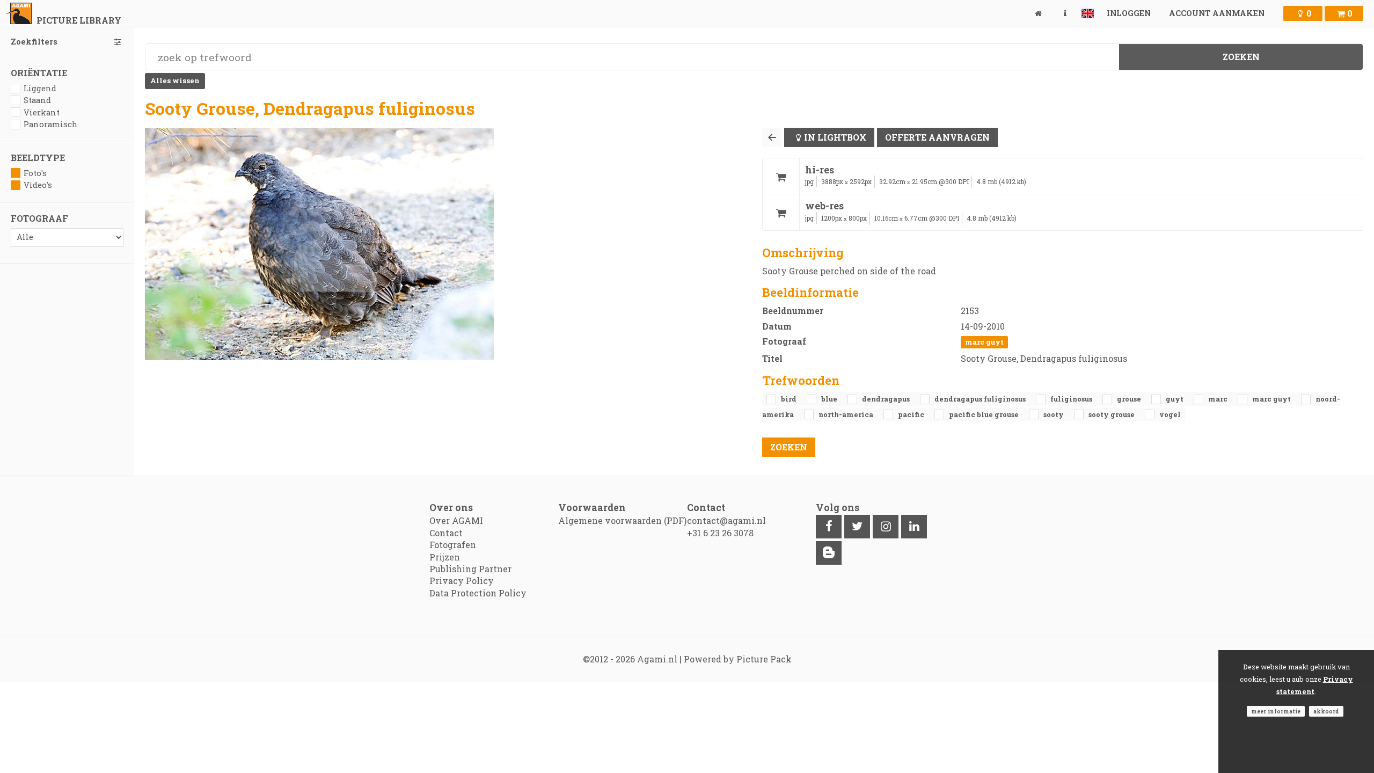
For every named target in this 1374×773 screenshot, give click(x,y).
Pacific (912, 414)
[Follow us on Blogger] (829, 553)
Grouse (1130, 399)
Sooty (1054, 414)
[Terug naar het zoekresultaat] (771, 137)
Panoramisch (51, 124)
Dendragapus (886, 399)
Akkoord (1326, 711)
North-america (846, 414)
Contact (446, 532)
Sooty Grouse (1112, 414)
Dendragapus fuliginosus (980, 399)
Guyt (1175, 399)
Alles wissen (175, 80)
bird (789, 399)
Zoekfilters (34, 42)
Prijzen (444, 557)
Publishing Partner (470, 568)
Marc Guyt (984, 342)
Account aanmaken (1217, 13)
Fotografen (452, 544)
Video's (38, 185)
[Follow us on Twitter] (857, 526)
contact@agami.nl (726, 520)
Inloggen (1129, 13)
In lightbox (835, 137)
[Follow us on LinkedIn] (914, 526)
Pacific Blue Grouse (984, 414)
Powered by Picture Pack (738, 659)
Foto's (35, 173)
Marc (1218, 399)
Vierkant (42, 112)
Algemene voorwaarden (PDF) (622, 520)
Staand (37, 100)
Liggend (40, 88)
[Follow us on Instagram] (885, 526)
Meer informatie (1275, 711)
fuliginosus (1072, 399)
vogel (1170, 414)
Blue (830, 399)
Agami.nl (657, 659)
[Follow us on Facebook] (829, 526)
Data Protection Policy (478, 593)
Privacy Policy (461, 580)
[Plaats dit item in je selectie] (781, 176)
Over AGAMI (456, 520)
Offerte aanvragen (937, 137)
